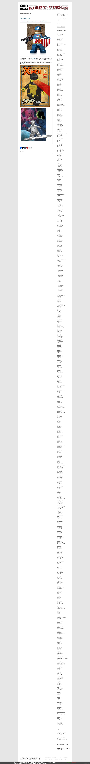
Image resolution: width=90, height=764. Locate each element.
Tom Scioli (58, 693)
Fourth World (59, 250)
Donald (58, 214)
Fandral (58, 239)
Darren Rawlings (59, 176)
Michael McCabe (59, 468)
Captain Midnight (59, 126)
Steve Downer (59, 624)
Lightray (58, 422)
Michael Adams (59, 463)
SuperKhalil (58, 639)
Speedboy (58, 614)
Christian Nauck (59, 149)
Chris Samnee (59, 144)
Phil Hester (58, 544)
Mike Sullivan (59, 483)
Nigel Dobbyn (59, 512)
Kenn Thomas (59, 405)
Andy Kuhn (58, 56)
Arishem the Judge (60, 68)
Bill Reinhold (59, 84)
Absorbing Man (59, 38)
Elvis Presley (59, 227)
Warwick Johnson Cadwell (61, 712)
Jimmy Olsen (59, 365)
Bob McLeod (59, 95)
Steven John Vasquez (60, 633)
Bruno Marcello (59, 115)
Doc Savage (59, 210)
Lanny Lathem (59, 417)
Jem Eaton (58, 352)
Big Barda (58, 81)
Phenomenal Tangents (60, 543)
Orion (58, 522)
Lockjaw (58, 423)
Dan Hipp (58, 165)
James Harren (59, 328)
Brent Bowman (59, 106)
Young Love (59, 725)
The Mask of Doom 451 (60, 664)
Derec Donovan (59, 199)
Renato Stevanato (60, 557)
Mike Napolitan (40, 20)
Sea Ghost (58, 594)
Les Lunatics (59, 420)
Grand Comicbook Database (61, 732)
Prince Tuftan (59, 548)
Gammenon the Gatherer (61, 259)
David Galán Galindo (60, 187)
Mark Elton (58, 443)
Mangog (58, 437)
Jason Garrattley (24, 19)
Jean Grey (58, 343)
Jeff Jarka (58, 346)
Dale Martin (59, 164)
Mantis (58, 440)
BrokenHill (58, 114)
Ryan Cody (58, 583)
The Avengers (59, 649)
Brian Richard (59, 111)
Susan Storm (59, 643)
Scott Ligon (58, 591)
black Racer (58, 89)
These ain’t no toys (25, 18)
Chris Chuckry (59, 135)
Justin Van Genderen (60, 390)
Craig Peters (59, 159)
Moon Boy (58, 492)
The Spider (58, 669)
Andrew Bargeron (59, 49)
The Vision (58, 672)
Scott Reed (58, 592)
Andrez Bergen (59, 54)
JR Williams (58, 386)
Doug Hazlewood (59, 215)
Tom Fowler (59, 690)
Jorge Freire (58, 375)
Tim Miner (58, 685)
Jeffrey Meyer (59, 351)
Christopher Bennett (60, 150)
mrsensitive (59, 496)
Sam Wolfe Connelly (60, 587)
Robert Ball (58, 569)
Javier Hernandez (59, 341)
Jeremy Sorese (59, 355)
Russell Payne (59, 579)
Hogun (58, 302)
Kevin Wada (59, 410)
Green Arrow (59, 287)
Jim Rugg (58, 362)
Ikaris (58, 311)
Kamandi (58, 393)
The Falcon (58, 657)
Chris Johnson (59, 141)
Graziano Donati (59, 286)
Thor (57, 679)
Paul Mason (59, 532)
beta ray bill (59, 80)
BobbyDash (59, 98)
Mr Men (58, 494)
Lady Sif (58, 415)
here (24, 63)
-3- (57, 33)
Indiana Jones (59, 312)
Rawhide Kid (59, 553)
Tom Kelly (58, 692)
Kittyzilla (58, 411)
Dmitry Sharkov (59, 209)
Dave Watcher (59, 182)
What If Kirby (59, 740)
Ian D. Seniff (59, 306)
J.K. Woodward (59, 321)
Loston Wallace (59, 426)
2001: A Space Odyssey (60, 34)
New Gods (58, 504)
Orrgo (58, 523)
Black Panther (59, 88)
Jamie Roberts (59, 330)
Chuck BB (58, 151)
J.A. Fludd (58, 320)
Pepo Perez (58, 541)
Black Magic (59, 86)
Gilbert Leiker (59, 271)
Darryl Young (59, 179)
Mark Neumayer (59, 446)
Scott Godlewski (59, 589)
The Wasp (58, 673)
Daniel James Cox (59, 170)
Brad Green (58, 100)
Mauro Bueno (59, 456)
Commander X (59, 152)
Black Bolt (58, 85)
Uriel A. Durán (59, 703)
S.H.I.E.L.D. (58, 584)
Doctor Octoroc (59, 212)
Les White (58, 421)
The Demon (59, 652)
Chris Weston (59, 147)
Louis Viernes (59, 427)
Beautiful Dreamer (60, 78)
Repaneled (58, 558)
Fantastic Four (59, 240)
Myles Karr (58, 497)
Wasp (58, 713)
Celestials (58, 131)
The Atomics (59, 648)
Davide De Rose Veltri (60, 194)
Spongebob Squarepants (61, 617)
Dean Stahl (58, 196)
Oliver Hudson (59, 518)
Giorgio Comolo (59, 275)
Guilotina (58, 292)
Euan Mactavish (59, 235)
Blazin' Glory (59, 93)
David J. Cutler (59, 189)
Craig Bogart (59, 157)
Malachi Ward (59, 436)
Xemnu (58, 720)
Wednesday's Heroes (60, 714)
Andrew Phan (59, 51)
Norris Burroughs (59, 514)
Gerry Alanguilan (59, 265)
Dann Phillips (59, 172)
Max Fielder (59, 457)
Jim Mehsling (59, 361)
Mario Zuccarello (59, 442)
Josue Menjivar (59, 383)
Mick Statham (59, 471)
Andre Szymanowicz (60, 48)
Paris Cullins (59, 528)
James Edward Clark (60, 327)
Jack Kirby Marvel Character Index (62, 735)
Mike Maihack (59, 477)
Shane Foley (59, 601)
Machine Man (59, 432)
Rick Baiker (58, 563)
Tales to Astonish (59, 644)
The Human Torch (60, 662)
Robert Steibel (59, 573)
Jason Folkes (59, 335)
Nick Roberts (59, 509)
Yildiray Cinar (59, 723)
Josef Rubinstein (59, 378)
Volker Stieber (59, 709)
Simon (58, 612)
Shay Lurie (58, 602)
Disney (58, 207)
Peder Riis (58, 538)
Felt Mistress (59, 241)
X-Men (58, 719)
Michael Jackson (59, 467)
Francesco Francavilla (60, 251)
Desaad (58, 201)
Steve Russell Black (60, 628)
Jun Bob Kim (59, 387)
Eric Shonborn (59, 230)
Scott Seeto (59, 593)
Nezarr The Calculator (60, 506)
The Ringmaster (59, 667)
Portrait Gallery (59, 547)
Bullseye (58, 119)
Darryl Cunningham (60, 177)
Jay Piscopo (58, 342)
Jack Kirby (58, 323)
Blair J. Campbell (59, 90)
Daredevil (58, 174)
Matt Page (58, 453)
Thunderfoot (59, 680)
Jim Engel (58, 360)
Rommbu (58, 576)
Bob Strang (58, 96)
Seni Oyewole (59, 597)
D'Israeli (58, 162)
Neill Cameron (59, 502)
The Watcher (59, 674)
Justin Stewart (59, 388)
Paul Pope (58, 533)
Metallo (58, 461)
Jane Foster (58, 331)
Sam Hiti (58, 586)
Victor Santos (59, 705)
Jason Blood (59, 333)
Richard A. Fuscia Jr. (60, 561)
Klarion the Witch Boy (60, 412)
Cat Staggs (58, 130)
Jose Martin (58, 377)
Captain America (29, 20)
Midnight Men (59, 472)
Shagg (58, 599)
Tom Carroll (59, 689)
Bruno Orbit (59, 116)
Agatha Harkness (59, 41)
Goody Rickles (59, 277)
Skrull (58, 613)
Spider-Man (59, 616)
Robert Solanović (59, 572)
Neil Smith (58, 501)
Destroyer (58, 202)
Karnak (58, 400)
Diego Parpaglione (60, 206)
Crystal (58, 160)
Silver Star (58, 609)
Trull (57, 699)
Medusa (58, 458)
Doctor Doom (59, 211)
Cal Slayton (58, 120)
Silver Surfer (45, 20)
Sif (57, 606)
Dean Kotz (58, 195)
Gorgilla (58, 280)
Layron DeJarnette (60, 418)
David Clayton (59, 185)
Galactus (36, 20)
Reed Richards (59, 556)
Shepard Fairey (59, 603)
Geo (57, 262)
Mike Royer (58, 482)
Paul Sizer (58, 534)
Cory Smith (58, 156)
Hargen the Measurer (60, 295)
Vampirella (58, 704)
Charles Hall (59, 134)
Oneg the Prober (59, 521)
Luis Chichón (59, 430)
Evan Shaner (59, 236)
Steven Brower (59, 632)
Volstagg (58, 710)
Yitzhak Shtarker (59, 724)
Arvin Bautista (59, 71)
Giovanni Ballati (59, 276)
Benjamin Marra (59, 79)
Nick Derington (59, 507)
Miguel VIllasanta (59, 473)
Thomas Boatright (60, 675)
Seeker (58, 596)
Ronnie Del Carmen (60, 578)
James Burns (59, 325)
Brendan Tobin (59, 104)
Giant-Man (58, 267)
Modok (58, 488)
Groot (58, 291)
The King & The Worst (60, 663)
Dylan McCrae (59, 220)
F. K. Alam (58, 237)
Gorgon (58, 282)
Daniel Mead (59, 171)
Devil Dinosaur (59, 205)
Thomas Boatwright (60, 677)
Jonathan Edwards (60, 372)
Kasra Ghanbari (59, 402)
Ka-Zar (58, 391)
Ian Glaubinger (59, 307)
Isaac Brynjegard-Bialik (60, 318)
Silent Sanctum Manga (60, 608)
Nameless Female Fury (60, 498)
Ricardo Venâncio (59, 559)
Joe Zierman (59, 367)
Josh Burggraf (59, 382)
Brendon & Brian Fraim (60, 105)
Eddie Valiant (59, 221)
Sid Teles (58, 604)
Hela (57, 300)
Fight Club (58, 242)
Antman (58, 64)
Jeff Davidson (59, 345)
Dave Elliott (58, 180)
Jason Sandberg (59, 338)
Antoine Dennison (60, 65)
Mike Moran (59, 478)
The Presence (59, 665)
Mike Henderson (59, 476)
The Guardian (59, 659)
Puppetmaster (59, 551)
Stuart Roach (59, 634)
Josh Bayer (58, 381)
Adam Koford (59, 40)
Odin (57, 517)
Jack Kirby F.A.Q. (59, 734)
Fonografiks (59, 246)
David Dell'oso (59, 186)
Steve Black (58, 622)
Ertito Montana (59, 232)
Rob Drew (58, 567)
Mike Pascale (59, 481)
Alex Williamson (59, 46)
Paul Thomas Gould (60, 537)
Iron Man (58, 317)
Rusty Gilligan (59, 581)
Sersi (57, 598)
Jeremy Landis (59, 353)
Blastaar (58, 91)
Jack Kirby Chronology (60, 733)
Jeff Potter (58, 350)
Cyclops (33, 20)
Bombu (58, 99)
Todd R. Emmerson (60, 688)
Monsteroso (59, 491)
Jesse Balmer (59, 358)
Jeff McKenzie (59, 348)
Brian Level (58, 109)
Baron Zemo (59, 74)
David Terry (59, 191)
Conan (58, 154)
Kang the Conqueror (60, 395)
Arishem (58, 66)
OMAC (58, 519)
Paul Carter (58, 529)
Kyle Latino (58, 413)
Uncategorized (59, 702)
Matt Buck (58, 451)
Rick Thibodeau (59, 564)
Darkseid (58, 175)
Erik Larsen (58, 231)
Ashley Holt (59, 73)
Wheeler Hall (59, 715)
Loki (57, 425)
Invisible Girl (59, 316)
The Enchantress (59, 653)
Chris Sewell (59, 145)
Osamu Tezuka (59, 524)
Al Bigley (58, 45)
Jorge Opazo (59, 376)
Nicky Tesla (58, 511)
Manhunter (59, 438)
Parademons (59, 527)
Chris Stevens (59, 146)
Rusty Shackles (59, 582)
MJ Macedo (58, 487)
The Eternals (59, 654)
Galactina (58, 256)
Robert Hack (59, 571)
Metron (58, 462)
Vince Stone (59, 707)
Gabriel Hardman (59, 255)
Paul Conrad (59, 531)
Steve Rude (58, 627)
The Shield (58, 668)
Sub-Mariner (59, 637)
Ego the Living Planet (60, 225)
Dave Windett (59, 184)
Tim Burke (58, 683)
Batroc (58, 76)
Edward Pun (59, 224)
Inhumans (58, 315)
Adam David (59, 39)
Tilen (57, 682)
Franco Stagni (59, 252)
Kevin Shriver (59, 408)
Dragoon (58, 216)
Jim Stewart (58, 363)
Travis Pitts (58, 697)
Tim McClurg (59, 684)
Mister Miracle (59, 486)
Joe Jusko (58, 366)
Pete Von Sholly (59, 542)
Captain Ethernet (59, 125)
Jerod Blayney (59, 356)
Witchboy (58, 717)
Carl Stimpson (59, 129)
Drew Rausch (59, 217)
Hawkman (58, 297)
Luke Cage (58, 431)
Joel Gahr (58, 370)
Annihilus (58, 60)
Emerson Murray (59, 229)
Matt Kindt (58, 452)
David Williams (59, 192)
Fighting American (60, 244)
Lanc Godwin (59, 416)
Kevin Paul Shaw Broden (60, 407)
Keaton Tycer (59, 403)
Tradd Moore (59, 695)
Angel (58, 58)
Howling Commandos (60, 305)
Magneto (58, 433)
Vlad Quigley (59, 708)
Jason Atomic (59, 332)
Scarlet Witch (59, 588)
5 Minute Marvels (59, 35)
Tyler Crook (59, 700)
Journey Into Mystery (60, 385)
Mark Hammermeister (60, 445)
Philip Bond (59, 546)
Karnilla (58, 401)
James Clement (59, 326)
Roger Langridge (59, 574)
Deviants (58, 204)
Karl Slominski (59, 398)
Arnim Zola (58, 69)
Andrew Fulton (59, 50)
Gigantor (58, 269)
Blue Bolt (58, 94)
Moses (58, 493)
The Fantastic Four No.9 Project (62, 658)
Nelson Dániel (59, 503)
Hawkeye (58, 296)
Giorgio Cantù (59, 272)
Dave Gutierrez (59, 181)
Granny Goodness (60, 285)
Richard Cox (59, 562)
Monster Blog (59, 738)
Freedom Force (59, 254)
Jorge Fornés (59, 373)
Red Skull (58, 554)
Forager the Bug (59, 247)
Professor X (59, 549)
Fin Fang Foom (59, 245)
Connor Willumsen (60, 155)
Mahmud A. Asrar (59, 435)
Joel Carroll (58, 368)
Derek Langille (59, 200)
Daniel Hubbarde (59, 169)
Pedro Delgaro (59, 539)
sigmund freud (59, 607)
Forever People (59, 249)
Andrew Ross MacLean (60, 53)
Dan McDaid (59, 166)
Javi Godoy (58, 340)
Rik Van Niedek (59, 566)
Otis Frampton (59, 526)
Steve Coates (59, 623)
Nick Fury (58, 508)
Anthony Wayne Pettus (60, 63)
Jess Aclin (58, 357)
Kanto (58, 396)
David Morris (59, 190)
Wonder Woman (59, 718)
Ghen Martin (59, 266)
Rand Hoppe (59, 552)
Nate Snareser (59, 499)
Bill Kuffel (58, 83)
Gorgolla (58, 281)
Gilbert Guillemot (59, 270)
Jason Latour (59, 337)
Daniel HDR (58, 167)
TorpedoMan (59, 694)
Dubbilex (58, 219)
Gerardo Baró (59, 264)
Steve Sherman (59, 629)
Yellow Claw (59, 722)
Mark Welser (59, 447)
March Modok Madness (60, 737)
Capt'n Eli (58, 121)
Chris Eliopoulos (59, 136)
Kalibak (58, 392)
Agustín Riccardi (59, 43)
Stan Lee (58, 618)
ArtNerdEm (58, 70)
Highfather (58, 301)
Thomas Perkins (59, 678)
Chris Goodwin (59, 139)
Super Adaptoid (59, 638)
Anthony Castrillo (59, 61)
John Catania (59, 371)
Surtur (58, 642)
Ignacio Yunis (59, 310)
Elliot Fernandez (59, 226)
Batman (58, 75)
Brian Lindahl (59, 110)
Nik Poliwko (59, 513)
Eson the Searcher (60, 234)
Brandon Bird (59, 101)
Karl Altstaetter (59, 397)
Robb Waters (59, 568)
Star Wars (58, 619)
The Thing (58, 670)
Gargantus (58, 260)
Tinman (58, 687)
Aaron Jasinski (59, 36)
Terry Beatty (59, 647)
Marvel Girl (58, 448)
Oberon (58, 516)
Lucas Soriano (59, 428)
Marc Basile (58, 441)
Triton (58, 698)
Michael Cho (59, 466)
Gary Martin (59, 261)
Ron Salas (58, 577)
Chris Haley (58, 140)
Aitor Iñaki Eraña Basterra (61, 44)
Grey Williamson (59, 290)
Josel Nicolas (59, 380)
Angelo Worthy (59, 59)
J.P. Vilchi (58, 322)
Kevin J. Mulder (59, 406)
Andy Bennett (59, 55)
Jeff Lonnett (59, 347)
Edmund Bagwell (59, 222)
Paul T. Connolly (59, 536)
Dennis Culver (59, 197)
